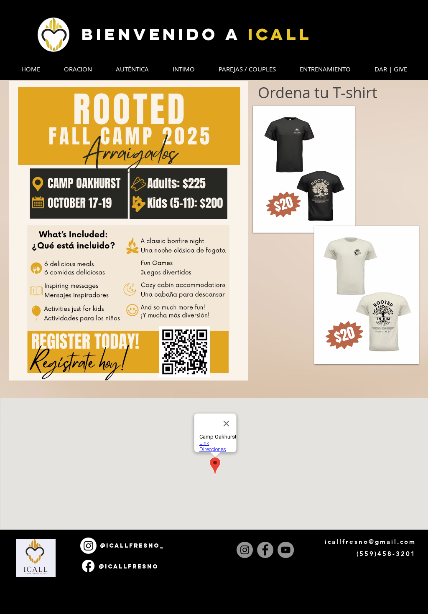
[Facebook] (265, 550)
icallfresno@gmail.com (370, 541)
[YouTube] (286, 550)
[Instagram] (245, 550)
